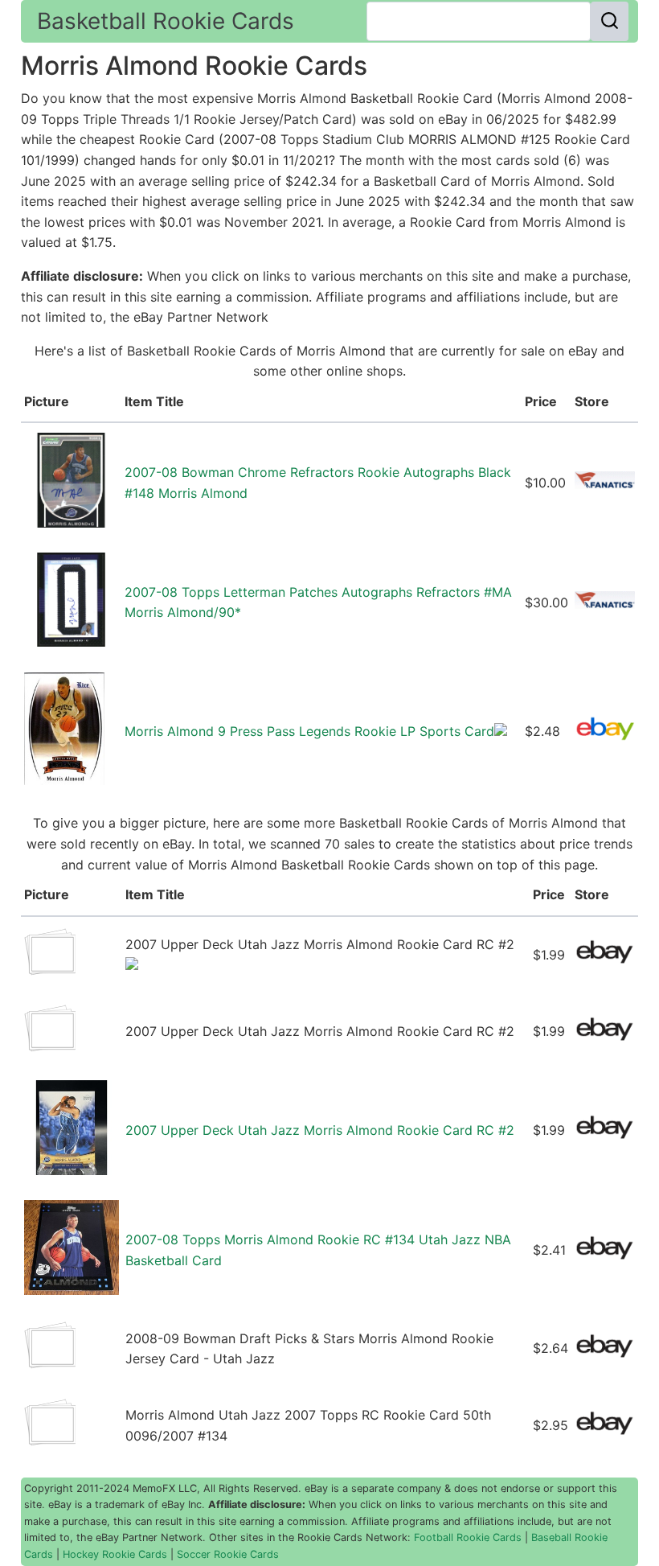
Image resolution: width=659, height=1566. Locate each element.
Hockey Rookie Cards (115, 1554)
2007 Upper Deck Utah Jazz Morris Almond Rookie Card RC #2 (319, 1130)
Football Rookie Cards (468, 1537)
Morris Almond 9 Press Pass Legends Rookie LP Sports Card (309, 731)
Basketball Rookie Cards (165, 21)
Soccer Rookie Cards (228, 1554)
